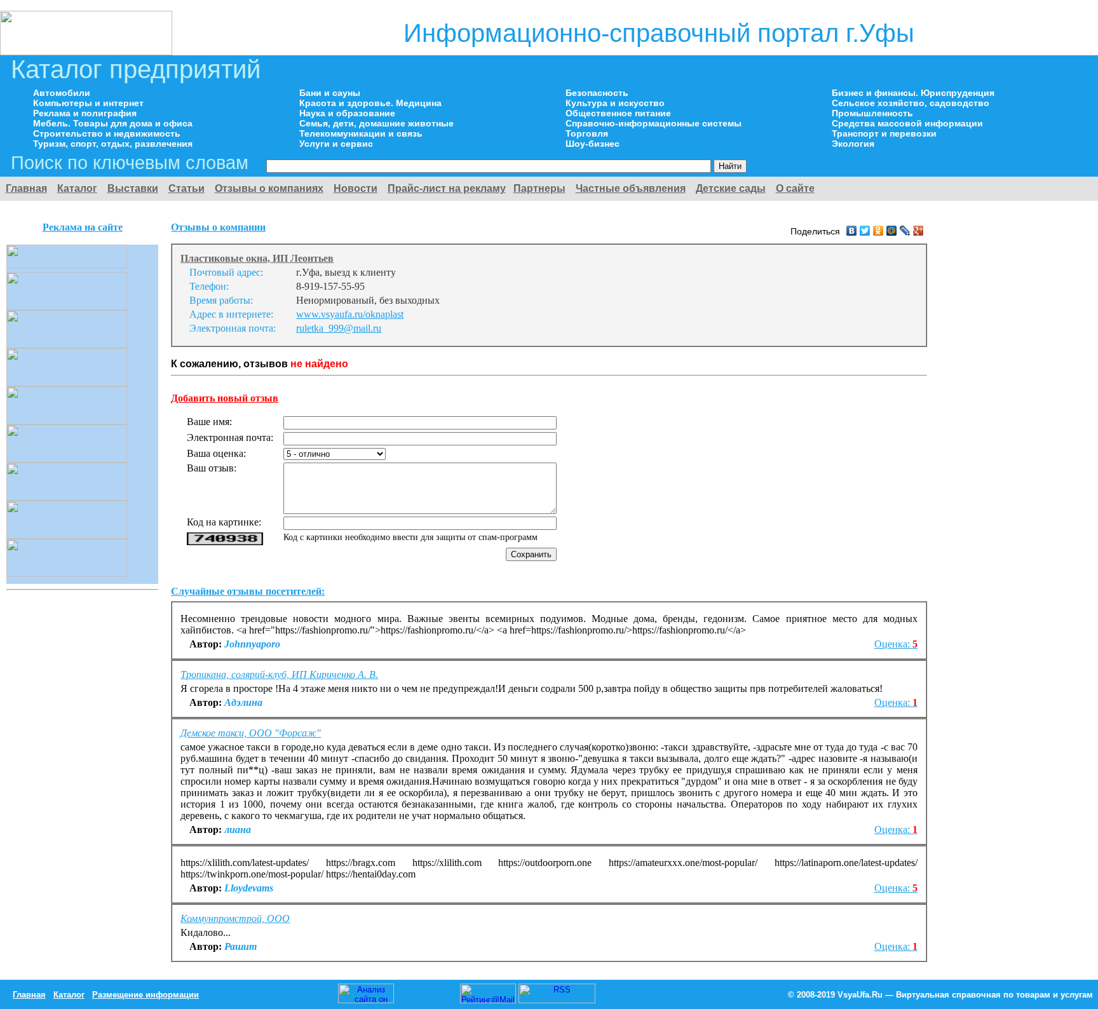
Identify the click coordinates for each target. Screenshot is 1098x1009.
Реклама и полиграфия (85, 113)
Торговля (587, 133)
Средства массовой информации (907, 123)
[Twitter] (865, 230)
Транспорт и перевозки (884, 133)
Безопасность (597, 93)
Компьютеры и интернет (88, 103)
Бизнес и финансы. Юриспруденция (913, 93)
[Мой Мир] (891, 230)
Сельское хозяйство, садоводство (910, 103)
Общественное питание (618, 113)
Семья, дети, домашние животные (376, 123)
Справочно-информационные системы (654, 123)
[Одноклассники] (878, 230)
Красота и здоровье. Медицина (370, 103)
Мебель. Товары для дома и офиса (113, 123)
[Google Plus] (918, 230)
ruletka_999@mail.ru (338, 328)
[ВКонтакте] (851, 230)
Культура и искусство (615, 103)
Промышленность (872, 113)
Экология (853, 144)
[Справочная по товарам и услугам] (86, 51)
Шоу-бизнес (593, 144)
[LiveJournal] (905, 230)
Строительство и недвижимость (106, 133)
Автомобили (61, 93)
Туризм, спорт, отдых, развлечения (113, 144)
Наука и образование (347, 113)
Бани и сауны (329, 93)
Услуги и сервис (336, 144)
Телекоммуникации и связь (361, 133)
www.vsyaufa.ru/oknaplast (349, 314)
